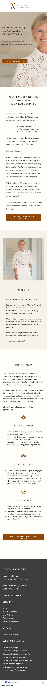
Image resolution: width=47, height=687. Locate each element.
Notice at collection (7, 685)
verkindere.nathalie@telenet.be (15, 586)
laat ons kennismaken (15, 61)
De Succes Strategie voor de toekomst (17, 660)
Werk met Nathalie (10, 612)
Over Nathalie (8, 615)
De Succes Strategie (10, 647)
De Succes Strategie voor (12, 654)
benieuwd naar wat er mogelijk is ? (24, 218)
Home (5, 608)
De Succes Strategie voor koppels (15, 657)
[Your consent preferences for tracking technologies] (43, 683)
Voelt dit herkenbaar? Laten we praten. (23, 537)
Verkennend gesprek (10, 621)
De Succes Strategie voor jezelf (15, 651)
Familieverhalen (9, 618)
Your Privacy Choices (13, 682)
